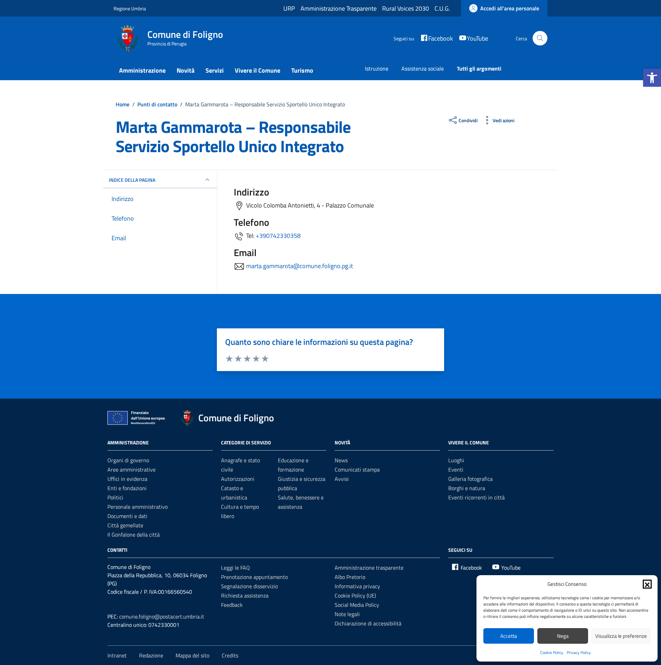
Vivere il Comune (257, 70)
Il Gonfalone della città (133, 534)
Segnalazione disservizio (249, 586)
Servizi (215, 70)
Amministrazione (142, 70)
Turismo (302, 70)
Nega (563, 636)
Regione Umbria (130, 8)
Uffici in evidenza (127, 479)
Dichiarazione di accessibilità (368, 623)
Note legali (347, 614)
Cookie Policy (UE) (355, 595)
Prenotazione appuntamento (254, 577)
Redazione (151, 655)
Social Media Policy (357, 605)
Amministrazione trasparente (369, 567)
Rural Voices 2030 (405, 8)
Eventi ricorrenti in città (476, 497)
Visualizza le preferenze (621, 636)
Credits (230, 655)
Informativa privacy (357, 586)
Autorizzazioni (237, 479)
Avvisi (342, 479)
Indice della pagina (132, 179)
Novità (186, 70)
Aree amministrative (131, 469)
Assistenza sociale (422, 68)
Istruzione (376, 68)
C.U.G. (442, 8)
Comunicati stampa (357, 469)
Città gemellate (125, 525)
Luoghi (456, 460)
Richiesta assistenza (245, 595)
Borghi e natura (466, 488)
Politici (115, 497)
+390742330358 (278, 235)
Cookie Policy (551, 652)
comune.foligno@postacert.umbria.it (161, 616)
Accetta (508, 636)
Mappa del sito (192, 655)
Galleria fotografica (470, 479)
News (341, 460)
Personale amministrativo (137, 507)
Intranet (117, 655)
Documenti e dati (127, 516)
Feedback (232, 605)
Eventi (455, 469)
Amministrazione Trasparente (339, 8)
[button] (652, 78)
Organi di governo (128, 460)
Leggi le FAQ (235, 567)
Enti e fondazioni (127, 488)
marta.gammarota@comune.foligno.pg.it (299, 266)
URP (289, 8)
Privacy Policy (579, 652)
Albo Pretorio (350, 577)
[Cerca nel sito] (540, 38)
